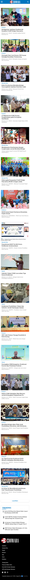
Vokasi (3, 271)
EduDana (4, 559)
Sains (3, 557)
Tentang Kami (5, 562)
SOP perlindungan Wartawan (8, 569)
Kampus (4, 27)
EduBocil (4, 210)
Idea (3, 554)
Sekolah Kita (5, 83)
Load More (15, 500)
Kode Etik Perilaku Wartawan (8, 567)
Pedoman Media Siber (7, 564)
